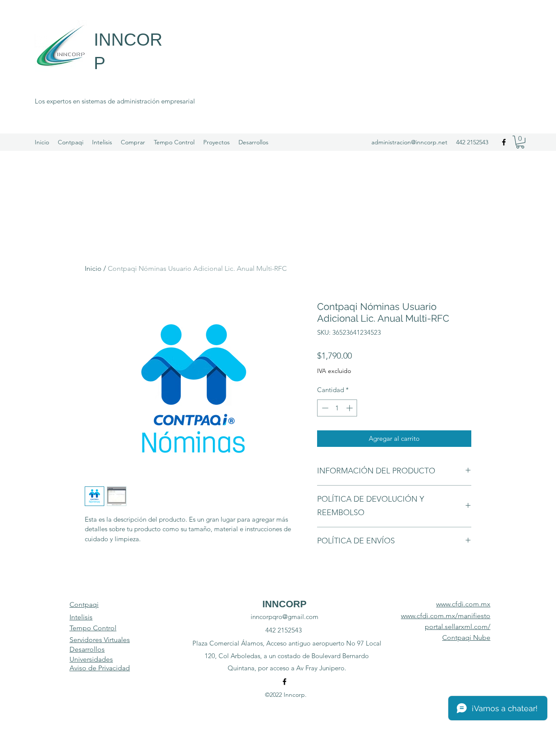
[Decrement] (324, 408)
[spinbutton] (337, 408)
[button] (520, 142)
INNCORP (284, 604)
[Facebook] (504, 142)
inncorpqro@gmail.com (284, 616)
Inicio (93, 268)
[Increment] (350, 408)
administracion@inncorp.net (409, 142)
